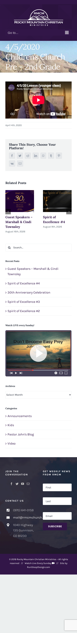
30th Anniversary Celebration (29, 292)
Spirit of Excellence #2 (24, 311)
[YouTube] (22, 483)
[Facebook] (11, 483)
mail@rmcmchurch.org (23, 517)
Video (12, 443)
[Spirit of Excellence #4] (57, 201)
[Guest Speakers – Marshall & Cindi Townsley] (19, 201)
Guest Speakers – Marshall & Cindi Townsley (18, 222)
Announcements (20, 416)
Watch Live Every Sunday (38, 563)
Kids (11, 425)
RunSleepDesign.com (38, 567)
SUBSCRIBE (55, 526)
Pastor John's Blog (21, 434)
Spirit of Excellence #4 (24, 283)
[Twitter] (17, 483)
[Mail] (28, 483)
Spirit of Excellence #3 (24, 302)
